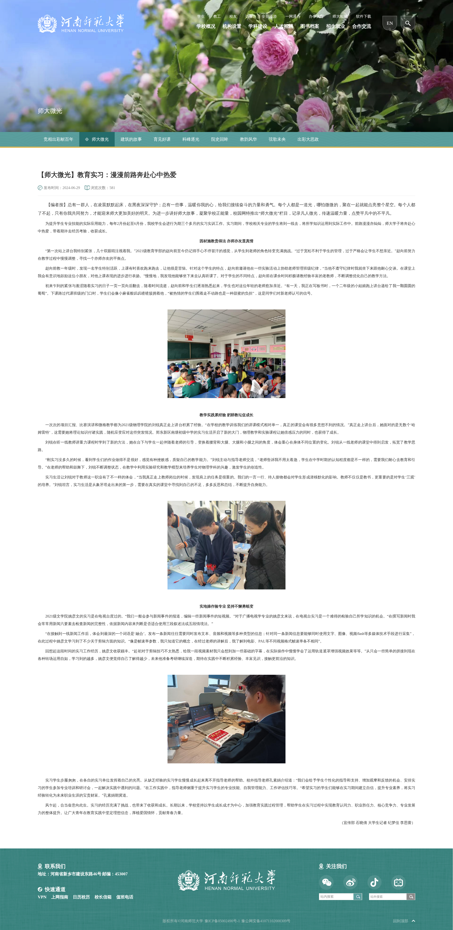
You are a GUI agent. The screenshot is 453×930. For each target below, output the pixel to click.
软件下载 (363, 16)
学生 (201, 16)
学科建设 (257, 26)
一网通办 (292, 16)
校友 (233, 16)
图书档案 (309, 26)
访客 (249, 16)
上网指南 (59, 897)
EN (390, 23)
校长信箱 (103, 897)
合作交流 (361, 26)
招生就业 (335, 26)
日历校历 (81, 897)
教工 (217, 16)
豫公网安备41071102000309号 (265, 921)
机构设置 (231, 26)
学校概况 (206, 26)
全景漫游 (269, 16)
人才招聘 (283, 26)
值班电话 (124, 897)
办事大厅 (316, 16)
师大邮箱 (340, 16)
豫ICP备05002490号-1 (222, 921)
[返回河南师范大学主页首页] (81, 15)
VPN (42, 897)
